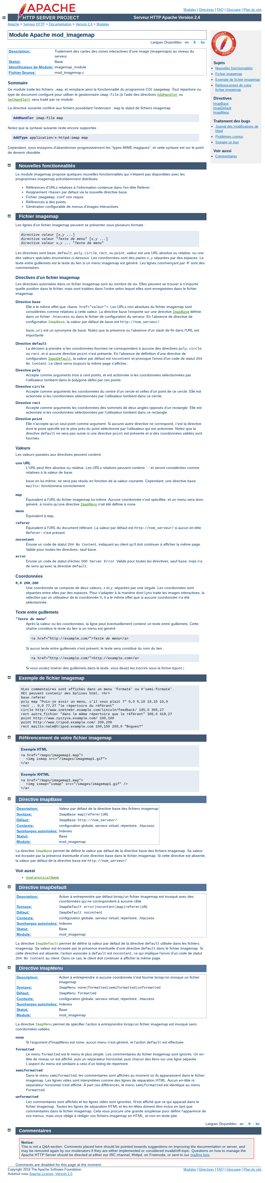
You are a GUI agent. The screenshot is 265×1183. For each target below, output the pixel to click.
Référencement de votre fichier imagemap (233, 87)
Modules (189, 10)
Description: (20, 51)
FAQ (220, 10)
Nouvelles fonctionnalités (234, 68)
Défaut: (23, 820)
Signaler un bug (227, 142)
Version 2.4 (84, 24)
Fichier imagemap (228, 74)
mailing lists (199, 1155)
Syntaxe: (24, 814)
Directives (206, 10)
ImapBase (221, 104)
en (187, 42)
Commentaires (226, 156)
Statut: (15, 62)
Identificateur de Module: (31, 67)
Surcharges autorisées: (37, 831)
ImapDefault (222, 108)
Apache (13, 24)
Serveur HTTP (34, 24)
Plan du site (252, 10)
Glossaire (233, 10)
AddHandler (167, 95)
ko (203, 42)
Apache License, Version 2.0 (50, 1174)
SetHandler (18, 100)
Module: (24, 842)
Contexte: (25, 826)
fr (195, 42)
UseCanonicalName (42, 878)
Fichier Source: (22, 72)
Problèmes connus (229, 136)
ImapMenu (221, 112)
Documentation (60, 24)
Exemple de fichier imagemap (237, 80)
